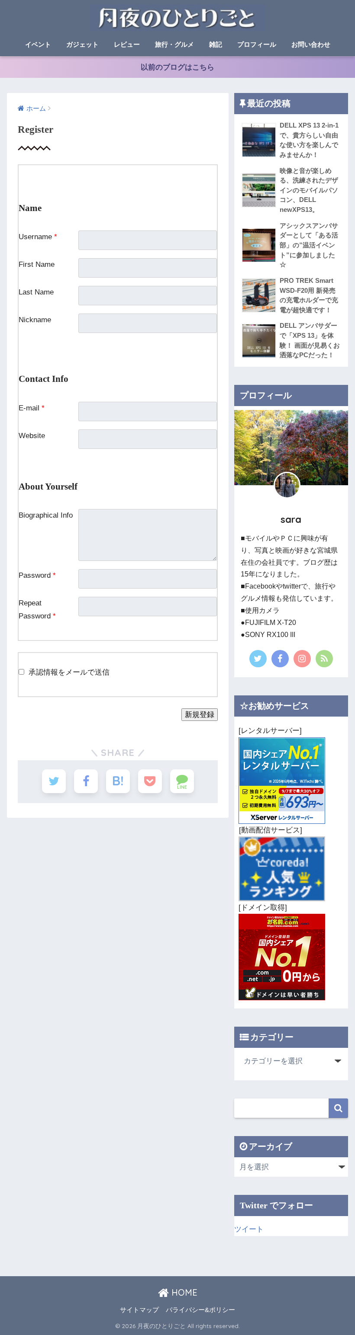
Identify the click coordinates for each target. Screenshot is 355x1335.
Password (37, 575)
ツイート (249, 1229)
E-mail (32, 408)
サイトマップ (139, 1309)
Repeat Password (37, 609)
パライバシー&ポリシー (200, 1309)
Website (32, 436)
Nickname (35, 320)
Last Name (36, 292)
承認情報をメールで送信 (69, 672)
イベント (38, 44)
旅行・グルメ (174, 44)
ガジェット (82, 44)
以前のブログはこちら (177, 67)
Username (38, 237)
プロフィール (256, 44)
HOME (183, 1292)
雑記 (215, 44)
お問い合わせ (310, 44)
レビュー (127, 44)
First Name (37, 264)
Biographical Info (46, 515)
